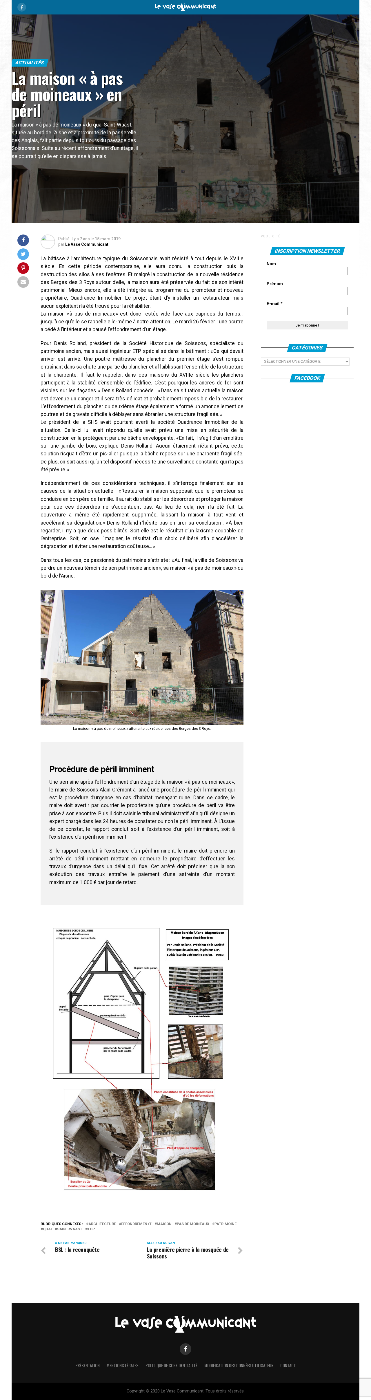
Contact (288, 1365)
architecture (102, 1224)
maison (164, 1224)
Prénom (275, 283)
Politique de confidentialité (171, 1365)
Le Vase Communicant (86, 244)
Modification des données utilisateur (238, 1365)
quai (47, 1229)
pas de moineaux (193, 1224)
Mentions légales (123, 1365)
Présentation (87, 1365)
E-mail (275, 303)
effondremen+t (136, 1224)
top (91, 1229)
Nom (271, 263)
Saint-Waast (69, 1229)
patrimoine (225, 1224)
